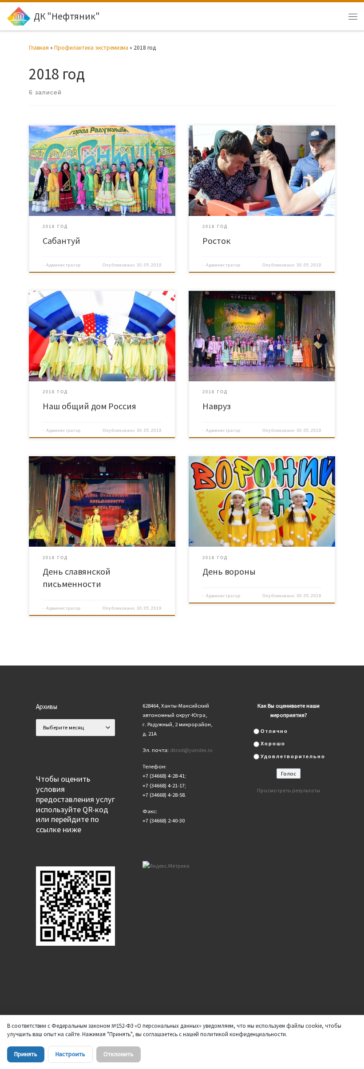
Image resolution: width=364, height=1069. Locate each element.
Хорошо (273, 743)
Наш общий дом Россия (89, 405)
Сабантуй (61, 240)
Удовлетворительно (293, 756)
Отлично (274, 731)
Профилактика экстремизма (91, 47)
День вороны (229, 571)
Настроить (70, 1054)
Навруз (216, 405)
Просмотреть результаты (288, 790)
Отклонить (118, 1054)
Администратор (63, 265)
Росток (216, 240)
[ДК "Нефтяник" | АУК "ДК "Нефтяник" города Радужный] (19, 15)
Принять (25, 1054)
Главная (39, 47)
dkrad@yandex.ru (191, 750)
